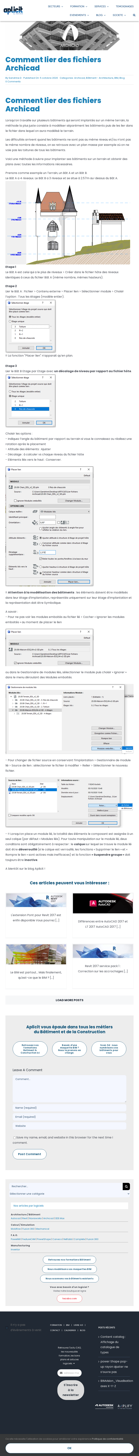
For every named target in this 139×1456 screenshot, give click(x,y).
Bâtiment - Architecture (99, 78)
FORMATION (56, 1325)
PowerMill (16, 1239)
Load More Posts (69, 1000)
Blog (122, 78)
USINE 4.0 (78, 1325)
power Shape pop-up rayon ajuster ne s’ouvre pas (114, 1366)
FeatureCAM (28, 1239)
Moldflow (16, 1228)
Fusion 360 (28, 1228)
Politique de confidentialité (107, 1439)
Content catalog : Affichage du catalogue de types (112, 1344)
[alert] (24, 1327)
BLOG (82, 1330)
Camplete (79, 1239)
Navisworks (35, 1218)
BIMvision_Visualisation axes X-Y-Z (114, 1383)
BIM (116, 78)
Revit (25, 1218)
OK (69, 1448)
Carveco (57, 1239)
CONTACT (55, 1330)
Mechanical (42, 1228)
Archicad (79, 78)
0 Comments (13, 81)
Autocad (16, 1218)
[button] (134, 15)
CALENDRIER (70, 1330)
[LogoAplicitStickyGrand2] (13, 8)
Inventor (15, 1249)
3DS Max (59, 1218)
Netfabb (68, 1239)
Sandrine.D (15, 78)
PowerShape (44, 1239)
